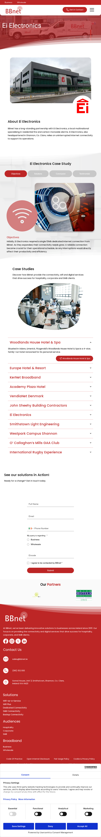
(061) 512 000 (18, 670)
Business (7, 746)
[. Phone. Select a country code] (31, 528)
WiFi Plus (7, 704)
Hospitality (8, 727)
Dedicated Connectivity (15, 707)
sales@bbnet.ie (20, 659)
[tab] (16, 173)
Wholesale (8, 750)
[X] (18, 641)
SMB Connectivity (11, 711)
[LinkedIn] (24, 641)
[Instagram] (11, 641)
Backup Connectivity (13, 714)
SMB (5, 734)
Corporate (8, 730)
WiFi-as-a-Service (12, 700)
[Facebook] (5, 641)
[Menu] (92, 9)
